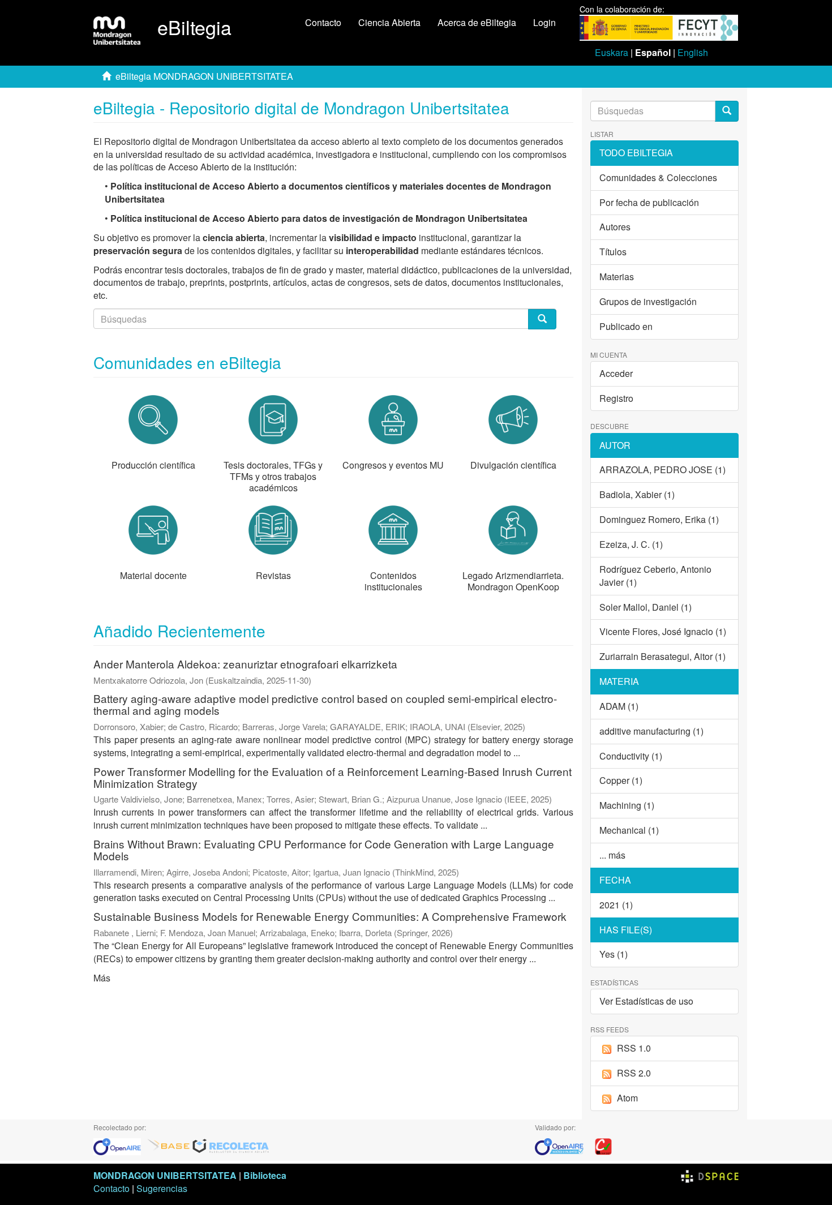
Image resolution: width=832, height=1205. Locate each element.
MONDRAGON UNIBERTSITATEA (165, 1175)
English (692, 52)
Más (101, 977)
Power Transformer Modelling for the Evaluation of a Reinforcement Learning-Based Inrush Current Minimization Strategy (332, 777)
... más (612, 854)
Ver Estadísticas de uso (646, 1000)
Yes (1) (613, 953)
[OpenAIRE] (120, 1145)
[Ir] (727, 111)
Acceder (616, 373)
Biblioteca (264, 1175)
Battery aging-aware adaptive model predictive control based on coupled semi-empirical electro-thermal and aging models (325, 704)
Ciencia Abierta (389, 22)
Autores (615, 226)
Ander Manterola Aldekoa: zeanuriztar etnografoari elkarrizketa (245, 663)
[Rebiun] (603, 1145)
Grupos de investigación (648, 301)
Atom (627, 1097)
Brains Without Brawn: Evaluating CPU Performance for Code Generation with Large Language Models (323, 849)
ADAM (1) (618, 706)
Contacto (323, 22)
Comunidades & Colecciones (658, 177)
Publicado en (626, 326)
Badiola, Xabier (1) (637, 494)
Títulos (613, 251)
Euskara (611, 52)
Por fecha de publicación (649, 202)
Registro (616, 398)
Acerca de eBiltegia (477, 22)
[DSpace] (710, 1175)
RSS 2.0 (634, 1072)
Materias (616, 276)
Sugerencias (161, 1188)
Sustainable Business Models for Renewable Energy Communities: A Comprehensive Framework (330, 916)
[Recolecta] (231, 1145)
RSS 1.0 (634, 1047)
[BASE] (169, 1145)
